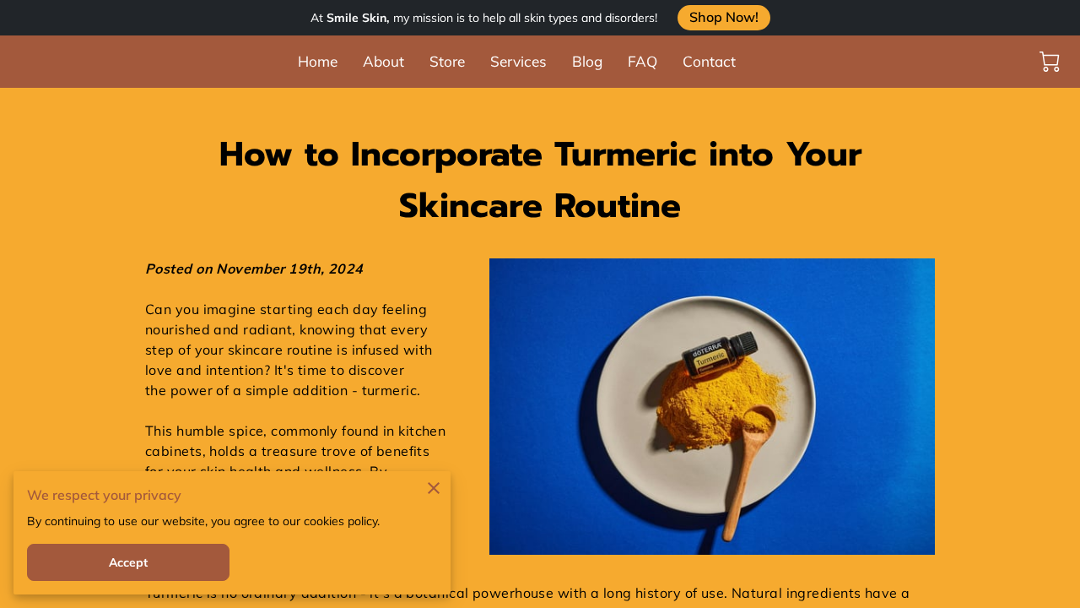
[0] (1050, 62)
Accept (128, 562)
